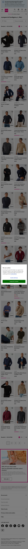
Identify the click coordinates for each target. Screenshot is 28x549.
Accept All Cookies (14, 281)
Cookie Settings (14, 277)
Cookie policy (13, 274)
